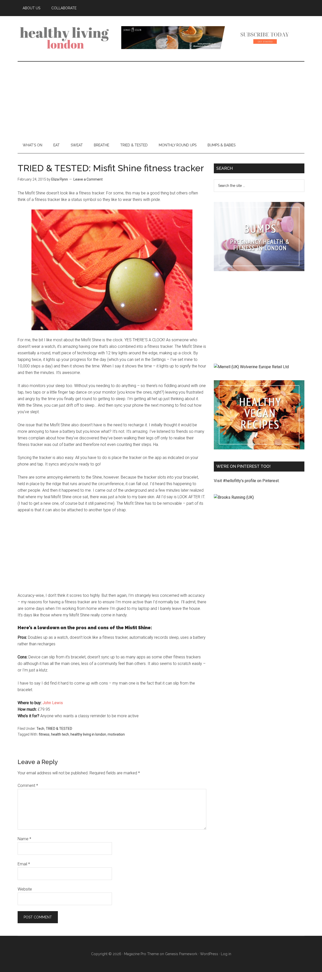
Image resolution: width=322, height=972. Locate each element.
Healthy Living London (65, 37)
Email (24, 864)
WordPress (209, 954)
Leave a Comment (88, 179)
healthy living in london (88, 734)
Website (25, 889)
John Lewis (53, 702)
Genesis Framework (181, 954)
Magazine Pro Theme (141, 954)
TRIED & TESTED (59, 729)
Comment (28, 785)
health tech (60, 734)
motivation (116, 734)
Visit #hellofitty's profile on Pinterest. (246, 480)
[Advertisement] (161, 99)
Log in (226, 954)
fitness (44, 734)
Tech (40, 729)
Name (24, 838)
